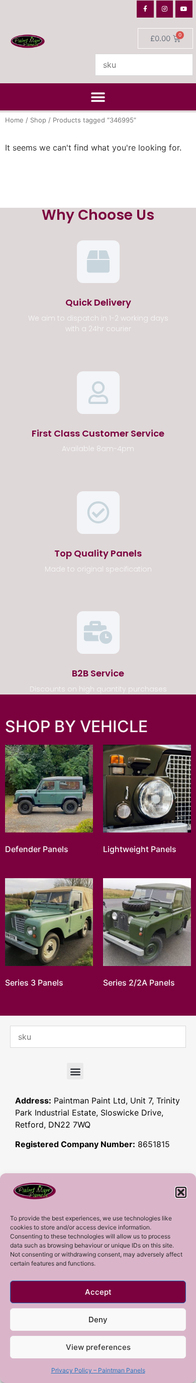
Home (14, 120)
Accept (98, 1292)
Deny (98, 1319)
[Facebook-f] (145, 9)
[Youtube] (183, 9)
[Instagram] (164, 9)
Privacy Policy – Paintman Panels (98, 1370)
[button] (181, 1192)
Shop (38, 120)
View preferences (98, 1347)
